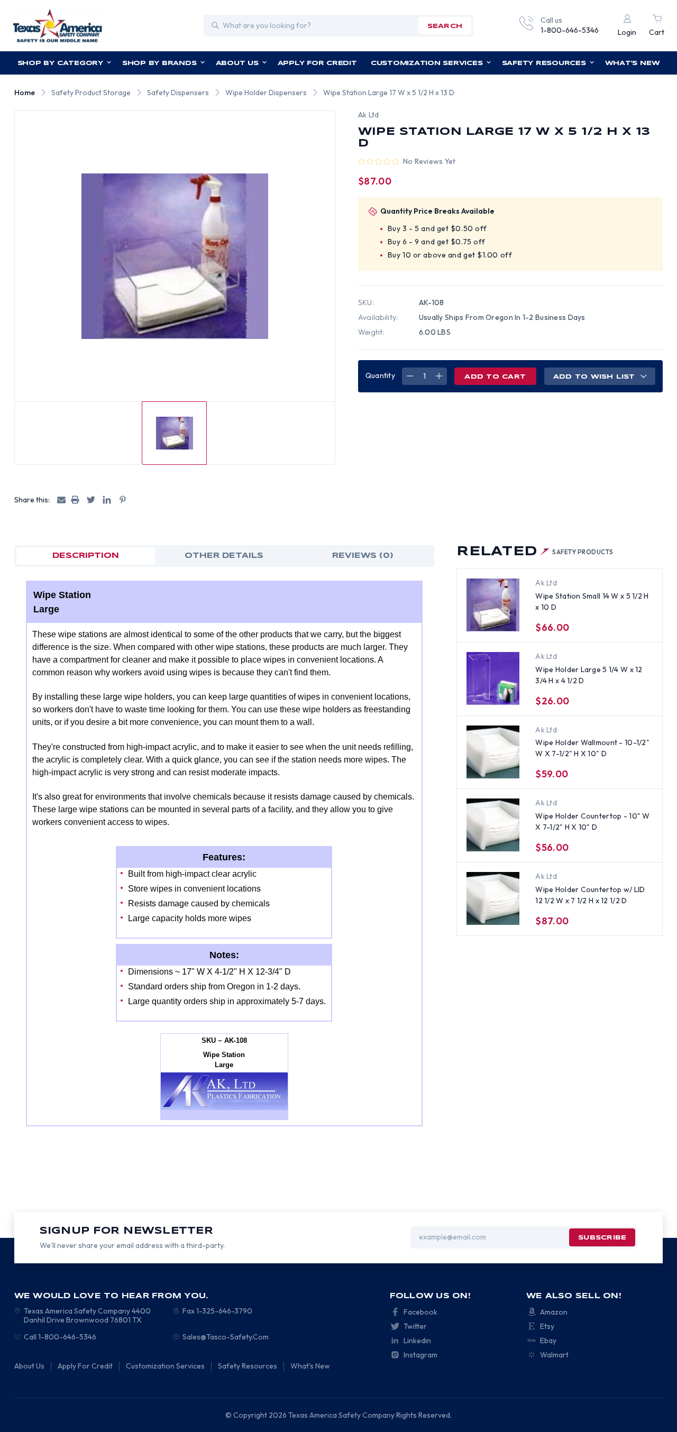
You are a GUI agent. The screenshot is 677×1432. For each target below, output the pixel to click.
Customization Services (427, 63)
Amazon (554, 1312)
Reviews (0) (363, 555)
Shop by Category (60, 63)
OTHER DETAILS (224, 555)
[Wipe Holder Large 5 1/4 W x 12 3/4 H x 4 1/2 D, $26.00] (492, 678)
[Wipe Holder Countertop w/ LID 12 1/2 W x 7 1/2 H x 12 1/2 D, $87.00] (492, 898)
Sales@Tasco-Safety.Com (225, 1337)
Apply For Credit (317, 63)
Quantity (380, 375)
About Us (237, 63)
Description (85, 555)
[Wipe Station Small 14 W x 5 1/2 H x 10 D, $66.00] (492, 605)
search (444, 26)
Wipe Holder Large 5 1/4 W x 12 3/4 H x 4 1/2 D (588, 675)
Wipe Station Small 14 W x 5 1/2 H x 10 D (591, 601)
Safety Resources (544, 63)
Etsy (547, 1326)
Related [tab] (534, 552)
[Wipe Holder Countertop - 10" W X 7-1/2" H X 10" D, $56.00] (492, 824)
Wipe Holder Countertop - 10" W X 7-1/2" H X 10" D (592, 821)
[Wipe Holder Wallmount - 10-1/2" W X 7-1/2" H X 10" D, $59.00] (492, 752)
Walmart (554, 1355)
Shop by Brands (159, 63)
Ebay (548, 1340)
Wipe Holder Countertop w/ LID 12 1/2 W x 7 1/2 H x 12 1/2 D (590, 895)
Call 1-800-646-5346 (60, 1337)
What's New (632, 63)
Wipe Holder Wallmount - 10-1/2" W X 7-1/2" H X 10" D (592, 748)
